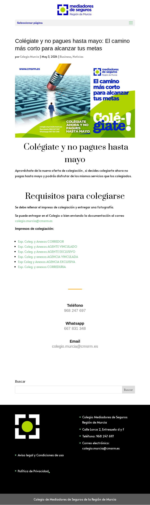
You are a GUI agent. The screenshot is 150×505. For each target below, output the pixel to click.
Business (65, 56)
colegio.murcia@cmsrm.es (33, 220)
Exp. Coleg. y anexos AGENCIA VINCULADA (48, 256)
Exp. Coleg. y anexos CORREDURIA (42, 266)
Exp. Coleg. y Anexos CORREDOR (41, 241)
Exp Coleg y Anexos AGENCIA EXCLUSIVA (46, 261)
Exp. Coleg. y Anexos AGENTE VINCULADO (47, 246)
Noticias (78, 56)
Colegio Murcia (29, 56)
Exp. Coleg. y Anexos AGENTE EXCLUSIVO (46, 251)
